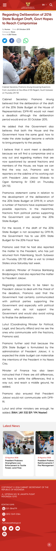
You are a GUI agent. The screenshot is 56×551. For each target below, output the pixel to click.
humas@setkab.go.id (11, 522)
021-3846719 (11, 508)
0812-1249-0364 (12, 514)
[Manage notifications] (49, 544)
